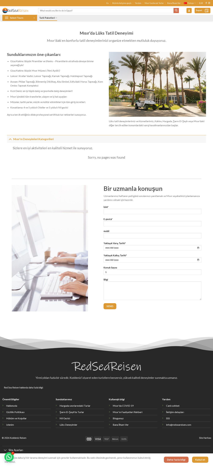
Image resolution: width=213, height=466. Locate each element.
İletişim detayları (175, 412)
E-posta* (108, 219)
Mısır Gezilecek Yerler (154, 3)
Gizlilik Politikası (15, 412)
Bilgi (106, 279)
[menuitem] (190, 3)
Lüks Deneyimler (68, 424)
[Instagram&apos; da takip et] (209, 3)
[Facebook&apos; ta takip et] (206, 3)
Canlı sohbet (172, 405)
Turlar (72, 412)
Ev (107, 3)
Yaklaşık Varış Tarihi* (115, 243)
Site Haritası (205, 438)
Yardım (138, 3)
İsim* (106, 207)
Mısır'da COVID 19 (123, 405)
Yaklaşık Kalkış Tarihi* (115, 255)
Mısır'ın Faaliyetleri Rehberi (127, 412)
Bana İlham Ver (174, 3)
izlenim (10, 424)
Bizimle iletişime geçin (121, 3)
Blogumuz (118, 418)
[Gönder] (176, 10)
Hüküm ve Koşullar (16, 418)
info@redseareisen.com (178, 424)
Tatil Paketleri (47, 18)
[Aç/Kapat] (10, 139)
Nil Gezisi (65, 418)
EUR (201, 3)
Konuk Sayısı (110, 267)
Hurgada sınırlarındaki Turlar (75, 405)
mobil (106, 231)
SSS (168, 418)
